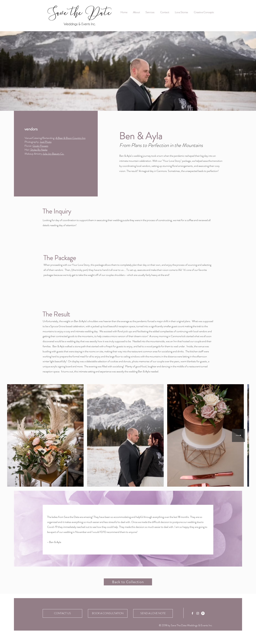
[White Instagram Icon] (197, 613)
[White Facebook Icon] (192, 613)
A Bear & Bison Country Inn (71, 138)
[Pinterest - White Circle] (203, 613)
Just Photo (46, 142)
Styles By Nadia (38, 150)
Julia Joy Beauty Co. (53, 154)
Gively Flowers (40, 146)
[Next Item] (238, 435)
